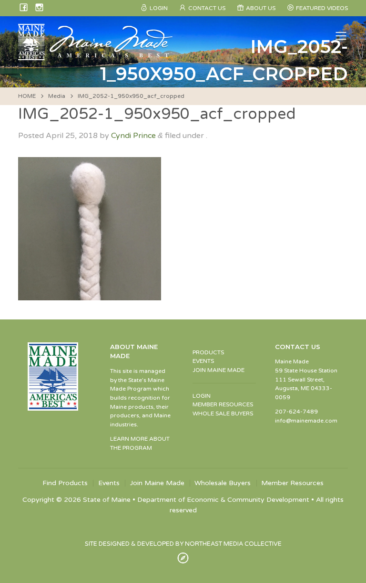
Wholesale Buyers (222, 483)
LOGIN (202, 395)
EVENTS (203, 361)
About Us (260, 8)
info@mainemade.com (306, 420)
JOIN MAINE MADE (218, 370)
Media (56, 96)
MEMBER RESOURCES (223, 404)
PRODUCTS (208, 352)
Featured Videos (322, 8)
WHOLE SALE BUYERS (223, 413)
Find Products (65, 483)
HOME (27, 96)
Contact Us (206, 8)
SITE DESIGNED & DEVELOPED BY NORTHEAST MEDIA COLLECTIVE (183, 544)
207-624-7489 (296, 411)
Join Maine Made (157, 483)
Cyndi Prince (133, 135)
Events (109, 483)
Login (159, 8)
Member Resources (292, 483)
